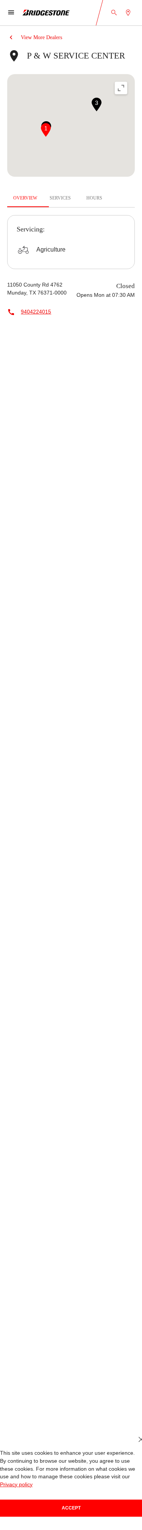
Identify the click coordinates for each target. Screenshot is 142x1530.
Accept (71, 1508)
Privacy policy (16, 1484)
